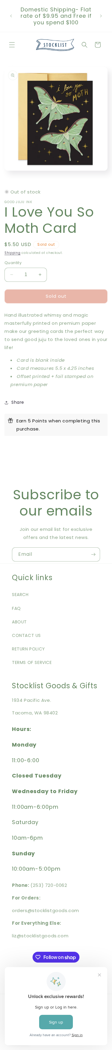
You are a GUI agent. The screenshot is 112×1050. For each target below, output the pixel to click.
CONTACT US (26, 635)
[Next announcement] (101, 16)
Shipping (12, 253)
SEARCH (20, 595)
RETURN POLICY (28, 649)
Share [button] (17, 402)
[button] (12, 44)
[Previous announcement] (11, 16)
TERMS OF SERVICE (32, 662)
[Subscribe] (93, 554)
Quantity (13, 263)
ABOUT (19, 622)
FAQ (16, 608)
